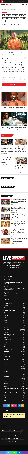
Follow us (6, 410)
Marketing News (9, 335)
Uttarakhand (8, 438)
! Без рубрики (8, 303)
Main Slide (7, 330)
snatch (6, 344)
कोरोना (22, 438)
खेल (5, 354)
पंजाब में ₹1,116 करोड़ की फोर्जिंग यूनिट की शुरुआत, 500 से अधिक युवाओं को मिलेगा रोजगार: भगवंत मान (20, 168)
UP (2, 438)
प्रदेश (5, 366)
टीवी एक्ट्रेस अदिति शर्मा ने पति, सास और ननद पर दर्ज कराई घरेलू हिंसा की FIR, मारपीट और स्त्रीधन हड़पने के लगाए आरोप (20, 150)
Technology (21, 435)
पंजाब (6, 374)
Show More (13, 85)
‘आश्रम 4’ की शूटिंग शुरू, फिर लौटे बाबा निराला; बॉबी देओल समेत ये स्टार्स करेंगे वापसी (18, 223)
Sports (14, 435)
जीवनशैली (6, 359)
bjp (9, 430)
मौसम (5, 381)
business (14, 430)
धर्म (5, 364)
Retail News (7, 339)
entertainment (11, 433)
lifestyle (23, 433)
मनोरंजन (6, 379)
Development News (9, 310)
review (6, 342)
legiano (6, 327)
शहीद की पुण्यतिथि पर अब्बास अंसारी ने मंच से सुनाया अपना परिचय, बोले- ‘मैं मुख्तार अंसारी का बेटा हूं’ (18, 232)
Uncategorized (11, 9)
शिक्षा (5, 398)
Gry (5, 318)
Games (6, 313)
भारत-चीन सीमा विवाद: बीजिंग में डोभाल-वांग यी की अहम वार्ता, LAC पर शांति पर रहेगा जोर (18, 208)
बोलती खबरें (7, 376)
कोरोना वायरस (4, 441)
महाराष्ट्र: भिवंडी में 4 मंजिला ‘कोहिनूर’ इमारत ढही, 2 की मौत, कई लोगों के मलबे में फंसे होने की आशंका (7, 160)
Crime (6, 308)
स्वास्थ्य (5, 400)
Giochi (6, 315)
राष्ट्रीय (5, 386)
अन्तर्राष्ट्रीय (6, 352)
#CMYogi (4, 430)
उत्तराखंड (7, 371)
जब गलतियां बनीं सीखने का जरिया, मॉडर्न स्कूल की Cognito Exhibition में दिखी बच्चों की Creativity (18, 201)
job (5, 325)
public (6, 337)
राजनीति (6, 384)
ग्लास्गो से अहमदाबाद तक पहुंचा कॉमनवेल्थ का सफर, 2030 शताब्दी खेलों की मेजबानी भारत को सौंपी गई (7, 149)
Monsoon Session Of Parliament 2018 (16, 389)
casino (6, 305)
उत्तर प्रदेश (7, 369)
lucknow (4, 435)
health (17, 433)
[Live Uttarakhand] (6, 4)
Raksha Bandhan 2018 (11, 393)
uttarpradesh (16, 438)
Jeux (5, 322)
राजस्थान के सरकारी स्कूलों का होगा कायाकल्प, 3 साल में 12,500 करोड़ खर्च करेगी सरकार (18, 216)
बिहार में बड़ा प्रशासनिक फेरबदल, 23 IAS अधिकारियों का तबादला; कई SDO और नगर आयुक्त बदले (19, 240)
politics (9, 435)
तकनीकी (6, 361)
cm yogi (20, 430)
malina (6, 332)
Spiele (6, 347)
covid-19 (4, 433)
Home (4, 9)
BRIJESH (3, 24)
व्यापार (5, 395)
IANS (5, 320)
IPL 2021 (7, 357)
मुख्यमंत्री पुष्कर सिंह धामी (13, 441)
